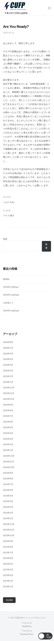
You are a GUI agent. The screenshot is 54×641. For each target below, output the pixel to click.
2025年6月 (8, 422)
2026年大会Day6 (11, 295)
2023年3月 (8, 575)
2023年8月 (8, 547)
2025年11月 (8, 393)
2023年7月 (8, 553)
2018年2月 (8, 587)
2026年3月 (8, 371)
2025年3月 (8, 439)
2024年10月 (8, 467)
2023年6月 (8, 558)
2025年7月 (8, 416)
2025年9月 (8, 405)
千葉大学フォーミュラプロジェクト (30, 618)
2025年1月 (8, 450)
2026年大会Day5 (11, 311)
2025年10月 (8, 399)
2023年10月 (8, 535)
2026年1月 (8, 382)
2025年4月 (8, 433)
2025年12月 (8, 388)
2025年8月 (8, 410)
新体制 (6, 279)
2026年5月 (8, 359)
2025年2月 (8, 444)
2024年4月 (8, 501)
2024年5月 (8, 496)
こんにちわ (8, 202)
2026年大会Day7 (11, 287)
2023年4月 (8, 570)
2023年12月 (8, 524)
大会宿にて (8, 303)
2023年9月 (8, 541)
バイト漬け (8, 215)
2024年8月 (8, 479)
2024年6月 (8, 490)
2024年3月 (8, 507)
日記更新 (9, 600)
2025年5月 (8, 427)
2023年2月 (8, 581)
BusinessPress (27, 634)
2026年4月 (8, 365)
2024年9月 (8, 473)
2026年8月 (8, 342)
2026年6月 (8, 354)
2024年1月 (8, 518)
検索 (5, 239)
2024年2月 (8, 513)
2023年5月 (8, 564)
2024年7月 (8, 484)
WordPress (27, 626)
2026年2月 (8, 376)
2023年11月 (8, 530)
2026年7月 (8, 348)
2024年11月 (8, 462)
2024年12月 (8, 456)
